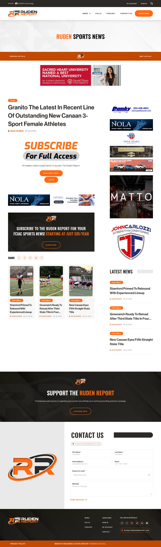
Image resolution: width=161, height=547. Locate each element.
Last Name (119, 452)
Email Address (78, 461)
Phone (117, 461)
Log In (51, 180)
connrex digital (97, 544)
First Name (76, 452)
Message (75, 484)
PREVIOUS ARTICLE (17, 56)
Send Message (77, 500)
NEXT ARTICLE (145, 56)
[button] (152, 3)
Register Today (51, 173)
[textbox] (109, 475)
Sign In (144, 3)
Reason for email (79, 471)
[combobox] (112, 475)
